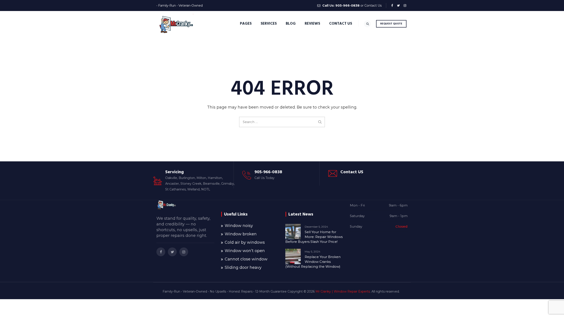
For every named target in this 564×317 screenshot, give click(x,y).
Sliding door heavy (243, 267)
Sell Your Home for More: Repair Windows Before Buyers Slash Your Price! (314, 237)
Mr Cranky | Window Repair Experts (342, 291)
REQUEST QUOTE (391, 24)
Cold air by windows (245, 242)
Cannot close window (246, 259)
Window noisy (239, 225)
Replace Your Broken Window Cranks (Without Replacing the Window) (313, 262)
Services (269, 23)
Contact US (351, 172)
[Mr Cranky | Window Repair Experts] (175, 23)
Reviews (312, 23)
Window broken (241, 234)
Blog (291, 23)
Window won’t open (245, 250)
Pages (246, 23)
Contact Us (373, 5)
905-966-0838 (347, 5)
